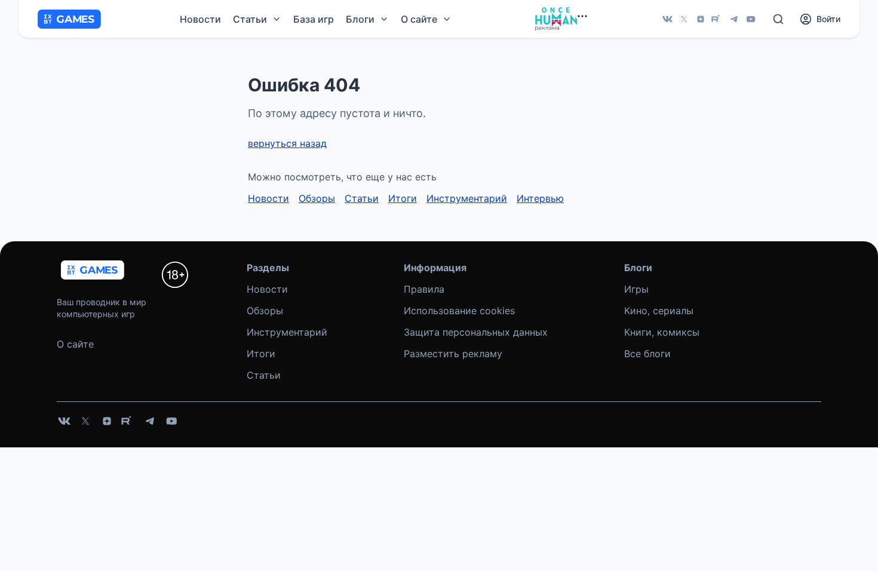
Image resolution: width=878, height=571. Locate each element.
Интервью (540, 198)
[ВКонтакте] (667, 19)
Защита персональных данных (476, 332)
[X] (684, 19)
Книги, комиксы (661, 332)
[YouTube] (751, 19)
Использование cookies (459, 311)
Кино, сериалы (658, 311)
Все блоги (647, 354)
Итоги (402, 198)
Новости (200, 19)
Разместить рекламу (453, 354)
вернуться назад (287, 143)
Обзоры (317, 198)
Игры (636, 289)
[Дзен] (701, 19)
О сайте (75, 344)
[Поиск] (778, 19)
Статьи (362, 198)
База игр (313, 19)
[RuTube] (717, 19)
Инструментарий (466, 198)
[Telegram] (734, 19)
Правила (424, 289)
